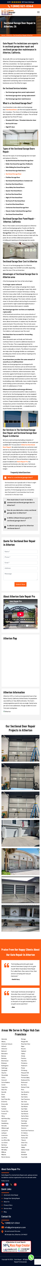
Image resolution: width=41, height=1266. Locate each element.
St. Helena (24, 1133)
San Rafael (24, 1111)
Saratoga (24, 1121)
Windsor (23, 1152)
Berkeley (4, 1058)
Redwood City (25, 1080)
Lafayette (4, 1130)
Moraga (23, 1039)
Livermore (4, 1135)
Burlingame (4, 1066)
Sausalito (24, 1123)
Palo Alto (24, 1061)
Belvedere (4, 1053)
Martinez (4, 1145)
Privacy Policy (8, 1205)
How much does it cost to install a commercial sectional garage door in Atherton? (21, 502)
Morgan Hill (24, 1041)
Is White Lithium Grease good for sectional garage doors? (19, 519)
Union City (24, 1142)
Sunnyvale (24, 1138)
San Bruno (24, 1094)
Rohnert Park (25, 1087)
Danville (3, 1092)
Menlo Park (4, 1147)
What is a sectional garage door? (20, 477)
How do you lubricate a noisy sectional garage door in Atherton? (21, 511)
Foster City (4, 1111)
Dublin (3, 1097)
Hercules (4, 1126)
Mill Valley (4, 1150)
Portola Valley (25, 1077)
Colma (3, 1077)
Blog (5, 1212)
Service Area (8, 1208)
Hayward (4, 1121)
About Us (6, 1202)
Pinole (23, 1068)
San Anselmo (25, 1092)
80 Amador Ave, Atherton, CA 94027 (16, 1234)
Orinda (23, 1056)
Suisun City (24, 1135)
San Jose (24, 1102)
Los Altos (4, 1138)
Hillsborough (5, 1128)
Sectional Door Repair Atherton (23, 35)
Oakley (23, 1053)
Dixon (3, 1094)
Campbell (4, 1070)
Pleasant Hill (25, 1073)
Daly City (4, 1089)
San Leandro (25, 1104)
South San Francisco (27, 1130)
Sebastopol (24, 1126)
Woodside (24, 1154)
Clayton (3, 1073)
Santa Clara (24, 1116)
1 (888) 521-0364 (12, 1223)
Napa (22, 1046)
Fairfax (3, 1106)
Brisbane (4, 1063)
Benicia (3, 1056)
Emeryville (4, 1104)
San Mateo (24, 1106)
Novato (23, 1049)
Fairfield (3, 1109)
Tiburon (23, 1140)
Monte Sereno (5, 1157)
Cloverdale (4, 1075)
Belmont (4, 1051)
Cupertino (4, 1087)
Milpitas (3, 1154)
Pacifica (23, 1058)
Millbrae (3, 1152)
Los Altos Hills (5, 1140)
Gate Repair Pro (22, 462)
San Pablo (24, 1109)
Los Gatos (4, 1142)
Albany (3, 1041)
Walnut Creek (25, 1150)
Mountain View (25, 1044)
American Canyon (6, 1044)
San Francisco (25, 1099)
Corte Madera (5, 1082)
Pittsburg (24, 1070)
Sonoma (23, 1128)
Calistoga (4, 1068)
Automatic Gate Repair (11, 1195)
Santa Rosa (24, 1118)
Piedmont (24, 1066)
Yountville (24, 1157)
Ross (22, 1089)
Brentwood (4, 1061)
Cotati (3, 1085)
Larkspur (4, 1133)
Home (3, 35)
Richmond (24, 1082)
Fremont (4, 1114)
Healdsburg (4, 1123)
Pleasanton (24, 1075)
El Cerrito (4, 1102)
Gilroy (3, 1116)
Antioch (3, 1046)
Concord (4, 1080)
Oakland (23, 1051)
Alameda (4, 1039)
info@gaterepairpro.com (15, 1227)
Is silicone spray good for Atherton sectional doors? (20, 527)
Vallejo (23, 1147)
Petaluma (24, 1063)
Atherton (9, 35)
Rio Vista (24, 1085)
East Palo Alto (5, 1099)
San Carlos (24, 1097)
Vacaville (24, 1145)
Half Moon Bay (5, 1118)
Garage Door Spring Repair (12, 1198)
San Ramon (24, 1114)
